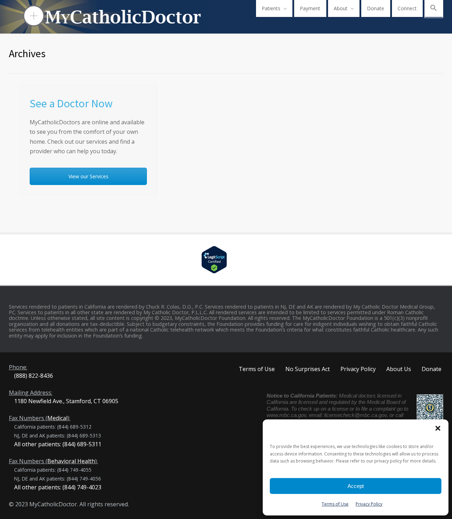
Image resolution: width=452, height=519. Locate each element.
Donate (375, 8)
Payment (310, 8)
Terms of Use (335, 504)
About (340, 8)
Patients (271, 8)
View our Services (88, 176)
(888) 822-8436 (33, 376)
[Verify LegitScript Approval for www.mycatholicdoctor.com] (226, 260)
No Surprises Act (307, 369)
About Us (398, 369)
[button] (437, 428)
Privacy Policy (369, 504)
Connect (407, 8)
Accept (355, 486)
